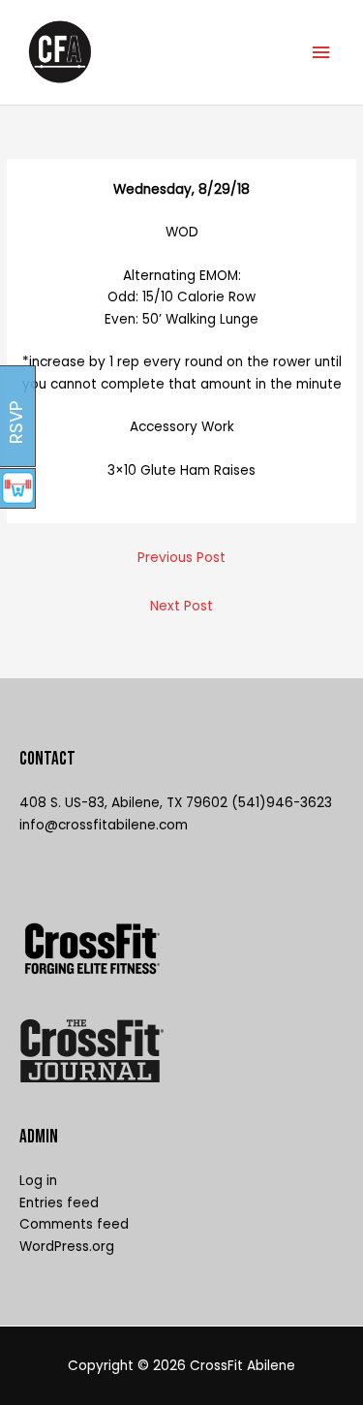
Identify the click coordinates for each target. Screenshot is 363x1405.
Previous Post (181, 557)
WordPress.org (66, 1246)
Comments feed (74, 1224)
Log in (38, 1180)
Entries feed (59, 1203)
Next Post (181, 606)
